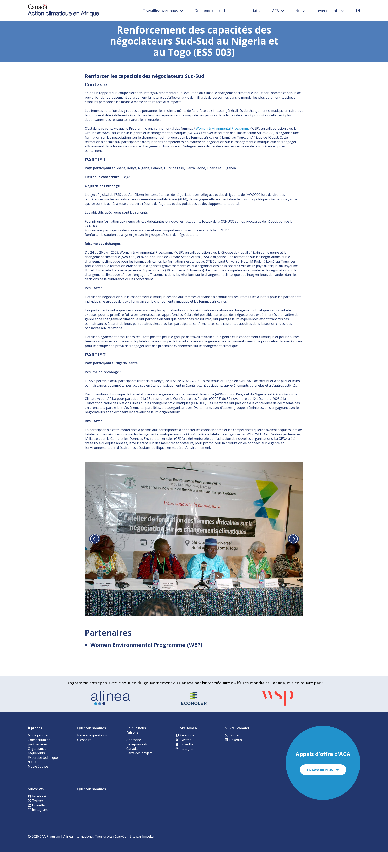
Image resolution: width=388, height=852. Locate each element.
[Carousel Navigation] (194, 539)
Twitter (185, 739)
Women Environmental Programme (223, 128)
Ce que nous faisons (136, 730)
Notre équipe (38, 766)
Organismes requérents (37, 750)
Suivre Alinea (186, 728)
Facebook (187, 735)
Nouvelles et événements (317, 10)
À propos (35, 728)
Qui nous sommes (91, 728)
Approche (133, 739)
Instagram (187, 748)
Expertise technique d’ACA (43, 759)
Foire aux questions (92, 735)
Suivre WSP (37, 789)
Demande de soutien (213, 10)
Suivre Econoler (237, 728)
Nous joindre (38, 735)
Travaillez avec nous (160, 10)
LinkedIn (186, 744)
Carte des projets (139, 753)
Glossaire (84, 739)
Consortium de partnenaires (39, 741)
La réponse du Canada (137, 746)
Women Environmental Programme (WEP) (146, 644)
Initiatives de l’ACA (263, 10)
